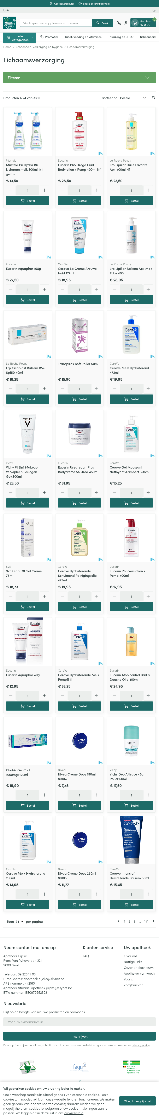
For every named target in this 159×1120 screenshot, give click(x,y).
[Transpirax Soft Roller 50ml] (79, 334)
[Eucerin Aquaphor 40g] (28, 641)
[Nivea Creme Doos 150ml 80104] (79, 741)
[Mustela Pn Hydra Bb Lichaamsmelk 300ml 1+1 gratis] (28, 131)
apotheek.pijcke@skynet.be (44, 978)
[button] (79, 77)
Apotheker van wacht (140, 973)
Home (7, 47)
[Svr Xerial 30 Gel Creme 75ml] (28, 538)
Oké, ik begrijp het (137, 1101)
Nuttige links (133, 961)
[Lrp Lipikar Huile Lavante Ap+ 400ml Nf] (131, 131)
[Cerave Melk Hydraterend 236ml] (28, 840)
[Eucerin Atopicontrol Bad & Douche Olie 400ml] (131, 641)
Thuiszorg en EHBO (121, 37)
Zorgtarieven (133, 984)
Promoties (51, 37)
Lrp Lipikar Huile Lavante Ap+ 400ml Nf (128, 167)
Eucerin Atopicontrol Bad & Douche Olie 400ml (130, 677)
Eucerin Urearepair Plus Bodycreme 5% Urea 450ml (78, 469)
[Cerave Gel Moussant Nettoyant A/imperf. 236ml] (131, 434)
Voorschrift (132, 979)
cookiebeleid (73, 1112)
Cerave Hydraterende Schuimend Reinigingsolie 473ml (77, 575)
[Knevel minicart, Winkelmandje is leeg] (135, 23)
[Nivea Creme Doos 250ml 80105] (79, 840)
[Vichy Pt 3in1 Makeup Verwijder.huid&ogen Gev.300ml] (28, 434)
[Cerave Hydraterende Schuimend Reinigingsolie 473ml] (79, 538)
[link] (119, 921)
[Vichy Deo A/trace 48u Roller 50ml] (131, 741)
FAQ (86, 955)
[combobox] (56, 23)
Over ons (130, 955)
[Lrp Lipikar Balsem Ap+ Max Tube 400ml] (131, 235)
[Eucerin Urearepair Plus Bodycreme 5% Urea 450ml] (79, 434)
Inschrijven (79, 1036)
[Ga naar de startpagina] (9, 23)
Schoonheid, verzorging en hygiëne (39, 47)
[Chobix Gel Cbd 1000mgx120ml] (28, 741)
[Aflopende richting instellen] (153, 98)
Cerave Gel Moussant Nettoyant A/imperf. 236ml (129, 469)
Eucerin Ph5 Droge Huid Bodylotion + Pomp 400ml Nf (79, 167)
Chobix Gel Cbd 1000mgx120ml (18, 772)
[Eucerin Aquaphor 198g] (28, 235)
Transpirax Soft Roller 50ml (78, 363)
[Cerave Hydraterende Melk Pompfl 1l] (79, 641)
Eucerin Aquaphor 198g (23, 268)
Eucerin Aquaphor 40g (23, 674)
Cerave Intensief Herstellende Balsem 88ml (129, 875)
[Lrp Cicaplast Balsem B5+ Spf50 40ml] (28, 334)
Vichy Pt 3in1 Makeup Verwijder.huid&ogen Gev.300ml (22, 471)
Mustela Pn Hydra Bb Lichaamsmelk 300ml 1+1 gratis (24, 169)
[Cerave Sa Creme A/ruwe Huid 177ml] (79, 235)
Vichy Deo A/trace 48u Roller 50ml (126, 776)
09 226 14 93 (27, 974)
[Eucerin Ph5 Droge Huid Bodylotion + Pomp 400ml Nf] (79, 131)
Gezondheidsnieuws (139, 967)
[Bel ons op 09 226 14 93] (119, 23)
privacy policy (140, 1045)
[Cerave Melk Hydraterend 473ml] (131, 334)
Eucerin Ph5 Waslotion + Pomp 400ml (127, 573)
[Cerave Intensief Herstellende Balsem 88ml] (131, 840)
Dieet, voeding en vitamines (83, 37)
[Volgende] (153, 921)
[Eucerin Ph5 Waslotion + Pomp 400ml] (131, 538)
